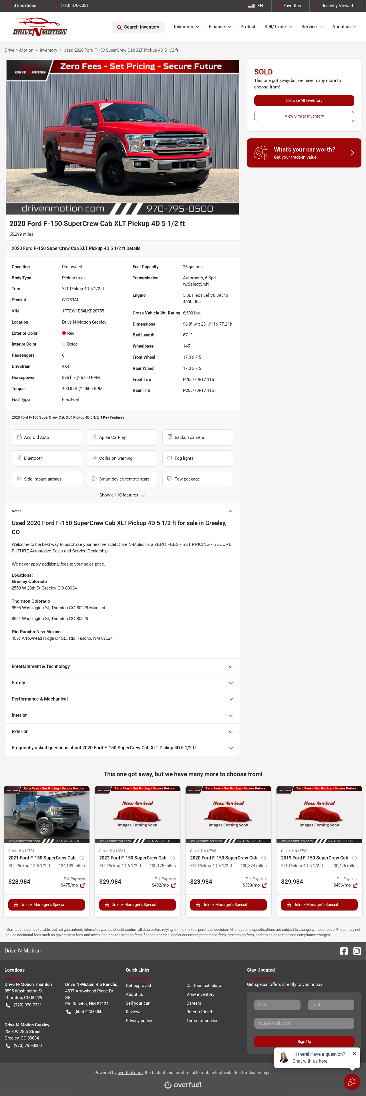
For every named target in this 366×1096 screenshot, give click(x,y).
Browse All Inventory (304, 100)
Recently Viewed (337, 5)
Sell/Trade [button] (275, 26)
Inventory (48, 50)
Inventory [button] (183, 26)
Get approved (138, 985)
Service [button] (309, 26)
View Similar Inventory (304, 116)
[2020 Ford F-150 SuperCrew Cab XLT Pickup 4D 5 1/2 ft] (228, 814)
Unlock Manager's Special (43, 904)
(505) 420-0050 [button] (88, 1011)
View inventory (200, 994)
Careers (193, 1003)
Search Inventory (141, 27)
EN (260, 5)
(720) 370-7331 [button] (75, 5)
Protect (247, 26)
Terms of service (202, 1020)
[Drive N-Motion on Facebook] (341, 950)
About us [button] (341, 26)
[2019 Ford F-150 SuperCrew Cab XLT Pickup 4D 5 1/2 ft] (319, 814)
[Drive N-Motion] (40, 27)
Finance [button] (217, 26)
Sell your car (138, 1003)
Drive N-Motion (19, 50)
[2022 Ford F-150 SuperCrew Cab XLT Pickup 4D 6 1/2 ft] (137, 814)
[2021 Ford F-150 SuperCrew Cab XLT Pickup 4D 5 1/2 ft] (46, 814)
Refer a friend (199, 1011)
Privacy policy (139, 1020)
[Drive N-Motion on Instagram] (354, 950)
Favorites (292, 5)
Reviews (134, 1011)
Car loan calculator (204, 985)
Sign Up (304, 1041)
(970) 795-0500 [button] (28, 1045)
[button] (27, 5)
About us (134, 994)
